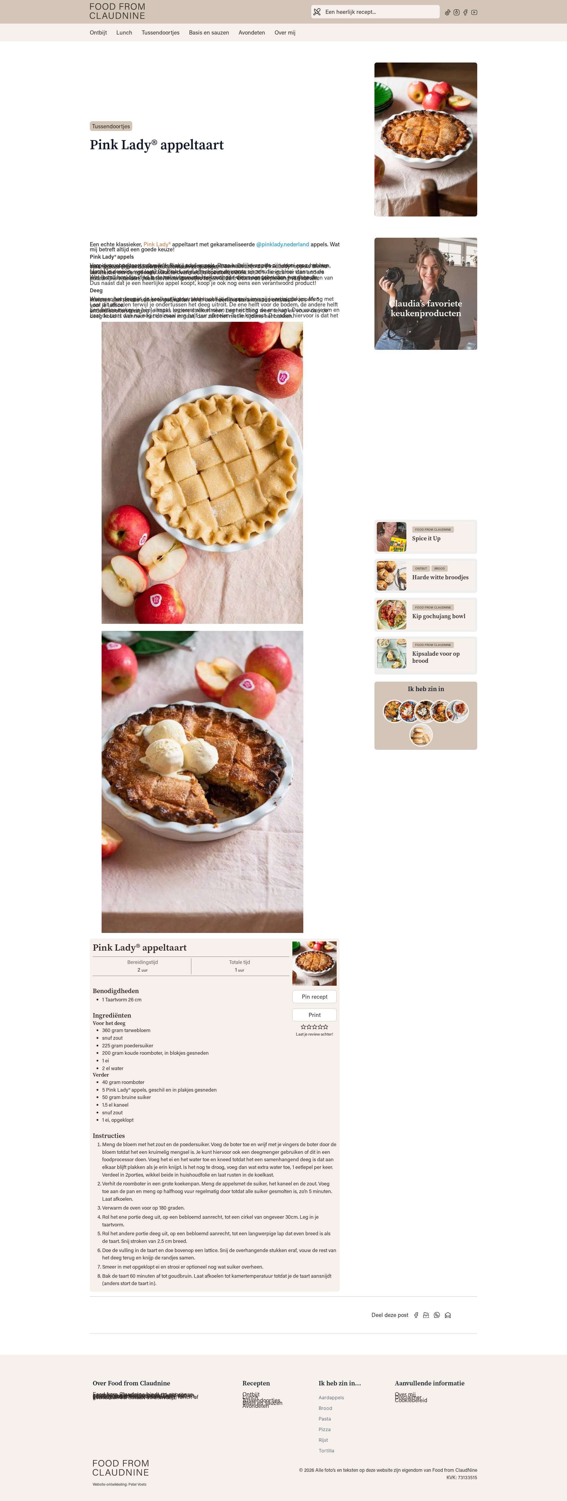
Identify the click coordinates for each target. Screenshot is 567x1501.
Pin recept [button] (315, 996)
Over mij (285, 32)
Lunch (124, 32)
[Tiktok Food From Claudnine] (448, 12)
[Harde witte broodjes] (391, 575)
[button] (303, 1026)
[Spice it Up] (391, 537)
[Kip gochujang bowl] (391, 614)
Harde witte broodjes (440, 577)
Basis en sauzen (209, 32)
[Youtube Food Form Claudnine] (474, 12)
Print (315, 1014)
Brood (439, 568)
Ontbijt (98, 32)
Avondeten (252, 32)
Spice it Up (426, 538)
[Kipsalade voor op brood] (391, 653)
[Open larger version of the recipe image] (314, 963)
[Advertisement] (425, 396)
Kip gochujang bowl (438, 616)
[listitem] (394, 711)
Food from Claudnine (433, 529)
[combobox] (375, 12)
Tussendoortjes (161, 32)
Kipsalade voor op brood (436, 657)
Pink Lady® (157, 244)
